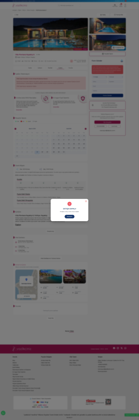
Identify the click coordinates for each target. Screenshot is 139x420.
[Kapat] (86, 201)
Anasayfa (69, 216)
